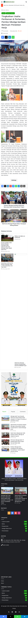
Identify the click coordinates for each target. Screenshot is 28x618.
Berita (7, 10)
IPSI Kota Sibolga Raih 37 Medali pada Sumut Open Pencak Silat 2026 (17, 441)
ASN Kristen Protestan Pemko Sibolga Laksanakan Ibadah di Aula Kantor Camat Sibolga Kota (21, 498)
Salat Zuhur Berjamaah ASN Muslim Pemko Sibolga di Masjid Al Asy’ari (17, 434)
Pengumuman (5, 526)
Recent (4, 411)
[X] (6, 37)
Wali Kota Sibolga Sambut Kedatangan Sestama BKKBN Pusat (20, 364)
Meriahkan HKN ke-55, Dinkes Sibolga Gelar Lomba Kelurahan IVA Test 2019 (7, 265)
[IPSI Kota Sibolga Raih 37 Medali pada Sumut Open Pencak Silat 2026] (5, 442)
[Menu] (2, 2)
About (2, 583)
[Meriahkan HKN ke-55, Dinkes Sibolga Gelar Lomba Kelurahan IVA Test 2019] (7, 257)
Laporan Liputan (10, 13)
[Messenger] (13, 186)
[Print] (24, 186)
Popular (13, 411)
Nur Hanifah (5, 31)
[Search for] (26, 2)
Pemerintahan (5, 530)
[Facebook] (2, 37)
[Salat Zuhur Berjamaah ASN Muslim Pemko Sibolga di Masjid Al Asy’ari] (5, 435)
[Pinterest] (10, 186)
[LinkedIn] (9, 37)
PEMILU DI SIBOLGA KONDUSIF (20, 236)
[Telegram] (19, 186)
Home (3, 10)
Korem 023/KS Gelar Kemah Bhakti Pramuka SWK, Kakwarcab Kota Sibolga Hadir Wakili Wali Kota (6, 246)
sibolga (14, 180)
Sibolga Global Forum (7, 528)
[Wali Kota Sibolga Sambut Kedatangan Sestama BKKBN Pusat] (21, 307)
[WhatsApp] (13, 37)
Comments (22, 411)
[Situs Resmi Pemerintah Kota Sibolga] (9, 2)
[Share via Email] (21, 186)
